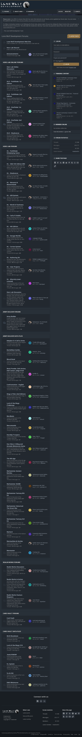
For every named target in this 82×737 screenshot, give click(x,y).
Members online (61, 124)
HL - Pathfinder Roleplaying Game (13, 152)
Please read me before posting (41, 509)
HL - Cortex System (14, 247)
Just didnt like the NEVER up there (41, 647)
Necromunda (11, 425)
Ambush (42, 419)
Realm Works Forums (11, 562)
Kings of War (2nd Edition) (16, 394)
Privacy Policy (7, 718)
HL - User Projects (13, 267)
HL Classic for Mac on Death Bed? (41, 186)
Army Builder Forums (12, 312)
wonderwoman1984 (45, 397)
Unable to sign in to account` (40, 218)
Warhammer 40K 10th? (39, 485)
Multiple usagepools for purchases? (42, 259)
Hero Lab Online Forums (13, 62)
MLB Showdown (12, 636)
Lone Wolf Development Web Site (19, 42)
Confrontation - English (15, 385)
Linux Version (36, 600)
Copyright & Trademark (10, 719)
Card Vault (10, 618)
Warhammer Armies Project (40, 496)
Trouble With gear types (39, 342)
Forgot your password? (60, 58)
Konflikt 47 (35, 373)
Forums (6, 11)
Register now (72, 67)
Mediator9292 (43, 208)
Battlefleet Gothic (13, 350)
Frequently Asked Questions (40, 533)
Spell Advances (36, 417)
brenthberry (43, 585)
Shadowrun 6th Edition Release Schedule (43, 135)
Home (75, 734)
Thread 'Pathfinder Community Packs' (66, 78)
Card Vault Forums (11, 613)
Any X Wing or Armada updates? (41, 448)
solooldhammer (44, 524)
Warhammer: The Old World (40, 322)
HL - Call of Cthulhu (14, 216)
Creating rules (36, 552)
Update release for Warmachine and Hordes (44, 543)
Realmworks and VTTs (38, 584)
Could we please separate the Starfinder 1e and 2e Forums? (48, 110)
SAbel (40, 658)
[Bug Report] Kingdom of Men (40, 395)
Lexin (41, 219)
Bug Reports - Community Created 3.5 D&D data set (46, 197)
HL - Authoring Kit (13, 257)
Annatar (42, 375)
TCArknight (42, 260)
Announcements (12, 54)
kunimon (42, 667)
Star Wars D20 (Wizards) (39, 270)
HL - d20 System (12, 195)
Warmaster (11, 550)
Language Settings (37, 238)
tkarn (41, 250)
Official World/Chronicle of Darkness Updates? (45, 207)
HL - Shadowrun (12, 173)
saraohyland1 (43, 344)
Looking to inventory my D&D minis (42, 684)
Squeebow (42, 601)
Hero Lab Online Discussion (12, 68)
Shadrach (43, 72)
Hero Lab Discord (13, 48)
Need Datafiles (36, 675)
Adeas (41, 535)
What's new (19, 11)
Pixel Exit (38, 733)
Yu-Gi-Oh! (10, 673)
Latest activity (27, 719)
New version (36, 282)
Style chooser (35, 734)
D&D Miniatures (12, 682)
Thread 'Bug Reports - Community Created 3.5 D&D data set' (65, 104)
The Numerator (44, 571)
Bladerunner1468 (44, 408)
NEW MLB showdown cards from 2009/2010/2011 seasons (48, 637)
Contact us (50, 734)
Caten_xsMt (43, 648)
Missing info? (36, 665)
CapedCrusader (43, 240)
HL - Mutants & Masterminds (12, 183)
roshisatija (42, 353)
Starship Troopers (13, 435)
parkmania (42, 622)
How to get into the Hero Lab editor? (42, 71)
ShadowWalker (44, 176)
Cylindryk (42, 498)
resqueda (42, 428)
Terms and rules (58, 734)
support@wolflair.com (9, 27)
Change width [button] (43, 734)
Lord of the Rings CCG (15, 645)
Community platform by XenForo (16, 733)
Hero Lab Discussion (14, 292)
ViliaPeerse (43, 362)
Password (56, 52)
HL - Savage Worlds (14, 236)
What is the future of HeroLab (40, 297)
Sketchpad (42, 284)
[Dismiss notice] (78, 19)
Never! (34, 656)
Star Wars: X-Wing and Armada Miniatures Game (16, 445)
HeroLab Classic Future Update (41, 85)
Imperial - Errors (37, 351)
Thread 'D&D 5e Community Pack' (65, 85)
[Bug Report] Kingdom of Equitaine (42, 461)
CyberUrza (42, 685)
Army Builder (11, 316)
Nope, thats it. (36, 436)
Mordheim (10, 416)
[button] (10, 11)
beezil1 (42, 639)
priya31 (42, 388)
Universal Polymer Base (39, 123)
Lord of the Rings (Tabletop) (13, 404)
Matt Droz (42, 137)
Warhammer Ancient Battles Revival (42, 474)
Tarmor (41, 86)
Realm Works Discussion (15, 567)
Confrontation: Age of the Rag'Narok (42, 386)
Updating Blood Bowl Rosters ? (41, 361)
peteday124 (43, 487)
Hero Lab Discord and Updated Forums (43, 54)
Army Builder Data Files (13, 336)
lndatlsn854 (76, 151)
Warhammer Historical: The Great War (15, 507)
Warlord (9, 532)
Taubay (41, 511)
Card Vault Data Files (12, 631)
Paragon (42, 438)
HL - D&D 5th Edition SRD (16, 164)
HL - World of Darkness (15, 205)
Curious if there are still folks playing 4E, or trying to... (46, 228)
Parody (41, 299)
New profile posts (28, 716)
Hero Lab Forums (10, 146)
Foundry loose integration (39, 570)
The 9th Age (11, 459)
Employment (7, 716)
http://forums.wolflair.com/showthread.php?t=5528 (30, 21)
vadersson (43, 450)
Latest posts (26, 713)
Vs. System (10, 664)
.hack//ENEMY (12, 655)
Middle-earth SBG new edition (40, 406)
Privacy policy (66, 734)
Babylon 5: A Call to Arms (16, 341)
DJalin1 (42, 125)
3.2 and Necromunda (38, 427)
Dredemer (43, 553)
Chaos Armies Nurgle (38, 522)
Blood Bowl (11, 359)
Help (72, 734)
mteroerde (42, 476)
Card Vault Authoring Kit (39, 620)
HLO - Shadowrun (13, 133)
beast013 (42, 229)
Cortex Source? (36, 249)
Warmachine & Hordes (15, 541)
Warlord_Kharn (44, 676)
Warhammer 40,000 (13, 484)
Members (31, 11)
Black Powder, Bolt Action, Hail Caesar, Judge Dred (16, 370)
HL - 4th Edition (12, 226)
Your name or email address (61, 45)
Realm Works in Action (15, 579)
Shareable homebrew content (40, 97)
